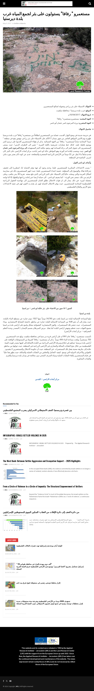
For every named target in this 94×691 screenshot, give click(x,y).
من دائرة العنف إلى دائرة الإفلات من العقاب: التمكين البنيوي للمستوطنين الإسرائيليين (41, 512)
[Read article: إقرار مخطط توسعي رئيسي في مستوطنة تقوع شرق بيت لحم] (10, 584)
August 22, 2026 (11, 554)
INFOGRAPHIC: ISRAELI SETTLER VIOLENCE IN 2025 (24, 435)
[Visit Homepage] (47, 3)
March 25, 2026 (15, 464)
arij (6, 413)
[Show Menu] (4, 3)
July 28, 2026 (10, 591)
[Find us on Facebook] (3, 681)
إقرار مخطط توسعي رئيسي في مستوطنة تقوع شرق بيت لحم (38, 582)
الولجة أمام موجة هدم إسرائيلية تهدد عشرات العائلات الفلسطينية (39, 545)
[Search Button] (90, 3)
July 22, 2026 (10, 609)
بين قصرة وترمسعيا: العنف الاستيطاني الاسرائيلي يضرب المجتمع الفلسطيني (37, 410)
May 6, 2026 (13, 413)
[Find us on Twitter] (7, 681)
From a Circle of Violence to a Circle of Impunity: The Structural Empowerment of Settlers (43, 486)
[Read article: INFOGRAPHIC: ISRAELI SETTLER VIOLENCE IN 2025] (15, 448)
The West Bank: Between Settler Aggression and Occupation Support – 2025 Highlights (41, 461)
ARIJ (17, 686)
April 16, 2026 (14, 439)
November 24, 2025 (16, 490)
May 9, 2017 (7, 23)
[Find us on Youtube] (10, 681)
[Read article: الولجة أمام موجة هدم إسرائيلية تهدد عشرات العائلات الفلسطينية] (10, 547)
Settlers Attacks (20, 23)
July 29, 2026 (10, 572)
